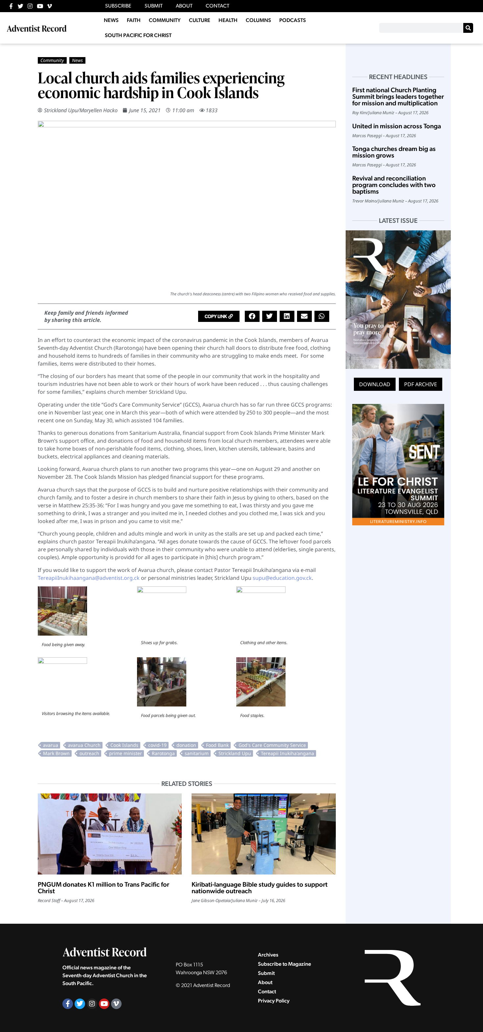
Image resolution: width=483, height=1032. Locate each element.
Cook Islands (124, 745)
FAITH (134, 20)
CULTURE (199, 20)
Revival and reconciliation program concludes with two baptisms (394, 184)
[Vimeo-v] (49, 6)
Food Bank (217, 745)
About (265, 982)
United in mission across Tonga (396, 126)
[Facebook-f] (11, 6)
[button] (219, 316)
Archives (268, 955)
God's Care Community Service (272, 745)
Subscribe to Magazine (284, 964)
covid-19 (157, 745)
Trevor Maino (364, 201)
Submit (266, 973)
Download (374, 384)
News (77, 60)
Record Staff (49, 900)
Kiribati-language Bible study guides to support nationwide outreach (260, 887)
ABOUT (184, 6)
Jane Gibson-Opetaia (211, 900)
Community (52, 60)
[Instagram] (30, 6)
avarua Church (84, 745)
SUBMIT (154, 6)
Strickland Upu (234, 753)
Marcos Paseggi (367, 135)
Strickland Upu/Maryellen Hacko (81, 110)
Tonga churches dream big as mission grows (394, 152)
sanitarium (197, 753)
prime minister (125, 753)
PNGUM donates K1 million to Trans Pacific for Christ (103, 887)
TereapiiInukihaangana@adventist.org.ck (89, 577)
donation (186, 745)
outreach (89, 753)
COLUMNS (258, 20)
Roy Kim (359, 113)
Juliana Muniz (245, 900)
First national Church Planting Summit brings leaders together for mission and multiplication (398, 96)
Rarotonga (163, 753)
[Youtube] (39, 6)
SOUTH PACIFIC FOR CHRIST (138, 35)
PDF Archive (420, 384)
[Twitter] (20, 6)
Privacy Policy (273, 1001)
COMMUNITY (165, 20)
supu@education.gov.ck (282, 577)
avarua (50, 745)
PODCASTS (292, 20)
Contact (267, 991)
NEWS (111, 20)
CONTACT (217, 6)
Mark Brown (56, 753)
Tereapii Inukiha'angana (287, 753)
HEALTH (228, 20)
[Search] (468, 28)
